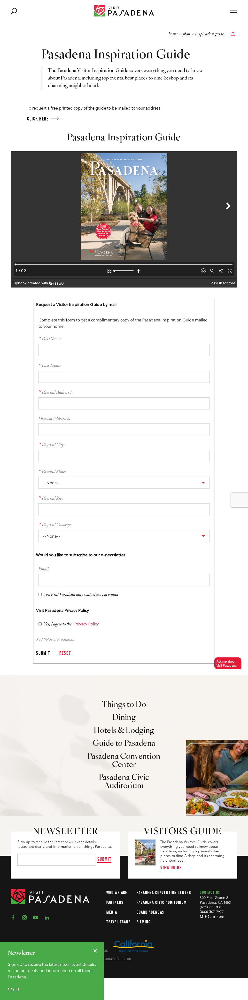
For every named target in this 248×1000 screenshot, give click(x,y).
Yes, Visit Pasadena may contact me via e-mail (81, 595)
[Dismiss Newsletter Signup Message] (95, 951)
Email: (44, 569)
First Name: (52, 339)
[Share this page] (233, 34)
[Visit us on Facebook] (14, 917)
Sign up (14, 990)
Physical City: (53, 445)
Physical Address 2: (54, 419)
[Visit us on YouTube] (37, 917)
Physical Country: (56, 525)
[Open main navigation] (233, 11)
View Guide (171, 868)
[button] (226, 663)
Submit (104, 859)
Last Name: (51, 366)
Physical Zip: (52, 498)
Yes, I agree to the (57, 624)
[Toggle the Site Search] (14, 11)
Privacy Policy (86, 624)
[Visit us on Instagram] (26, 917)
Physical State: (54, 472)
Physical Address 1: (57, 393)
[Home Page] (124, 10)
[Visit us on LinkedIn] (48, 917)
